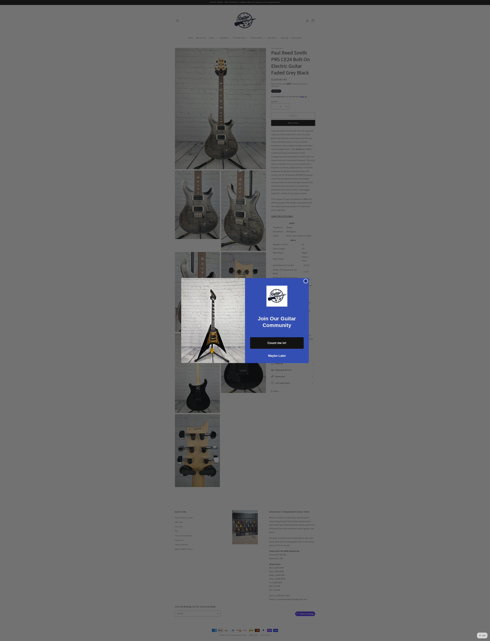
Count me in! (276, 343)
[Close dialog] (306, 281)
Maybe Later (277, 355)
